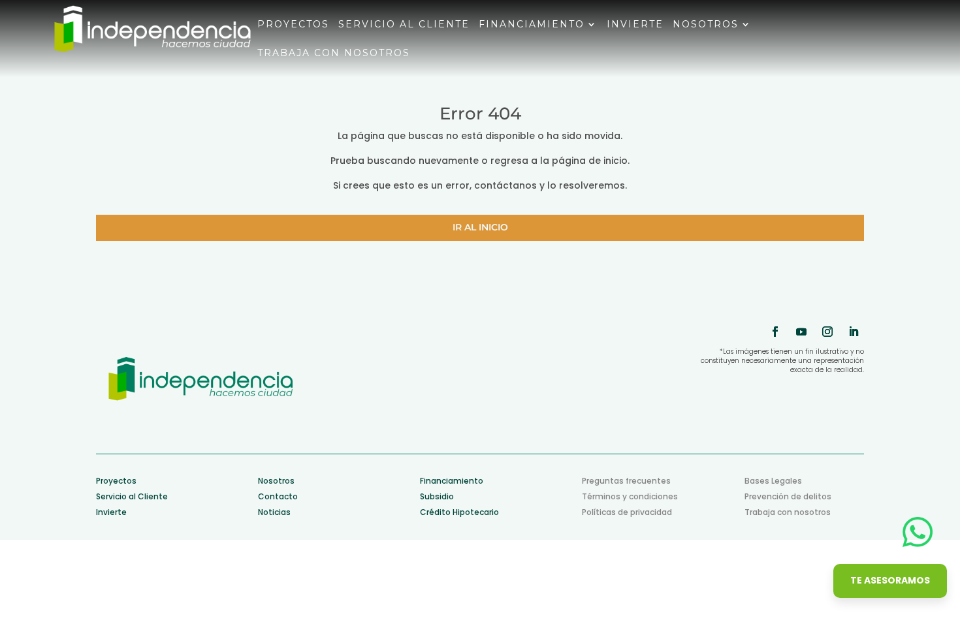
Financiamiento (531, 25)
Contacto (278, 496)
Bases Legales (773, 480)
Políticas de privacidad (627, 512)
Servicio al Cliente (132, 496)
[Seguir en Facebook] (775, 331)
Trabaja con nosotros (333, 53)
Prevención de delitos (787, 496)
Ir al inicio (480, 227)
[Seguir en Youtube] (801, 331)
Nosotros (706, 25)
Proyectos (293, 25)
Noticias (274, 512)
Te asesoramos (890, 580)
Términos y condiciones (630, 496)
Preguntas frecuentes (626, 480)
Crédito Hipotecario (459, 512)
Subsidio (437, 496)
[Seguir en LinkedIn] (853, 331)
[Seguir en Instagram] (827, 331)
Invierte (635, 25)
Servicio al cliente (404, 25)
